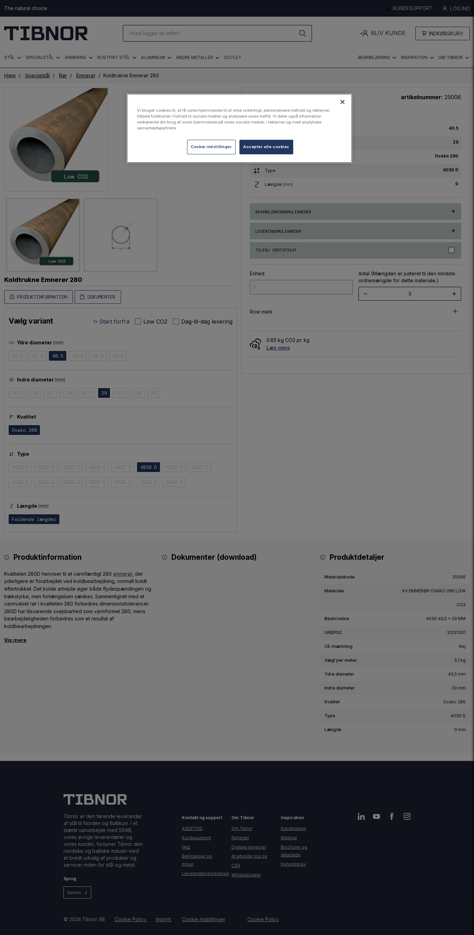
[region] (239, 128)
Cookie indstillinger (211, 146)
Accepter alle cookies (266, 146)
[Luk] (342, 102)
